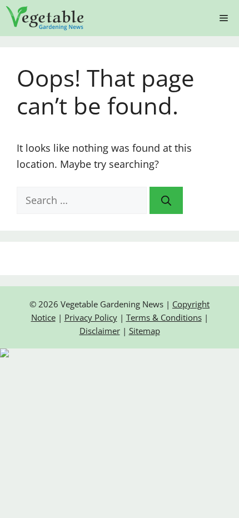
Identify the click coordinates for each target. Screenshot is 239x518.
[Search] (166, 200)
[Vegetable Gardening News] (45, 18)
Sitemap (144, 330)
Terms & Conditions (164, 317)
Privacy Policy (90, 317)
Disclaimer (99, 330)
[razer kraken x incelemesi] (119, 352)
